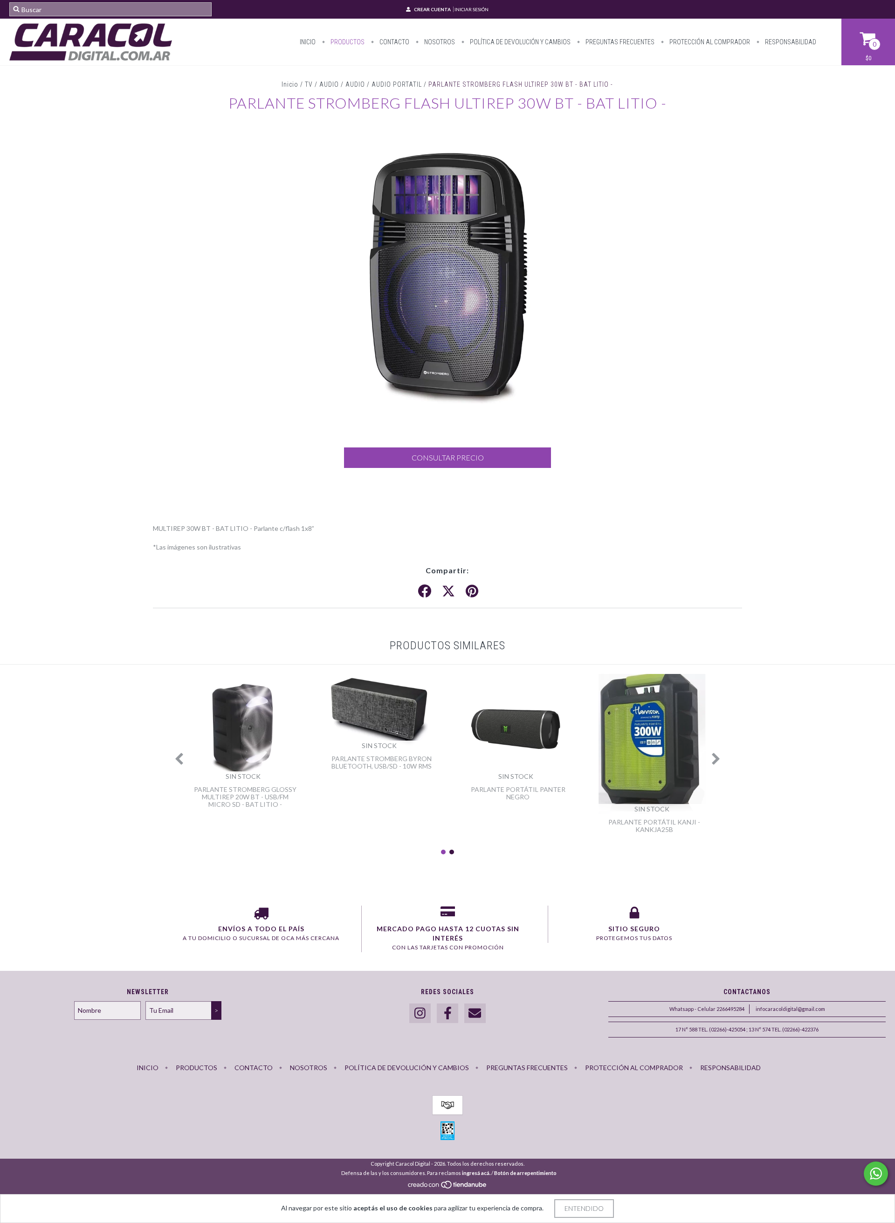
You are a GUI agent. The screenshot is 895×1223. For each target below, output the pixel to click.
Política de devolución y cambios (519, 42)
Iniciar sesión (471, 9)
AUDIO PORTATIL (397, 84)
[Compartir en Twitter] (448, 591)
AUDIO (355, 84)
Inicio (308, 42)
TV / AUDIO (322, 84)
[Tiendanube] (448, 1187)
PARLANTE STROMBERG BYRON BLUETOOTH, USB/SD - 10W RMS (381, 762)
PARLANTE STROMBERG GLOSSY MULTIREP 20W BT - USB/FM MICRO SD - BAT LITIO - (245, 796)
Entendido (584, 1208)
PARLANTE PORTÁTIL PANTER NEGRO (518, 793)
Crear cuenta (432, 9)
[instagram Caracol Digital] (420, 1013)
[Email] (475, 1013)
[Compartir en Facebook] (424, 591)
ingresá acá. (476, 1173)
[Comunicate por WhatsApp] (876, 1173)
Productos (347, 42)
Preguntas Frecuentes (619, 42)
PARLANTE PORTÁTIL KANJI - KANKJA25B (654, 825)
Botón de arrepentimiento (525, 1173)
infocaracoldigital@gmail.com (790, 1009)
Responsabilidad (790, 42)
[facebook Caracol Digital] (447, 1013)
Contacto (393, 42)
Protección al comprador (709, 42)
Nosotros (439, 42)
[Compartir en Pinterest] (472, 591)
